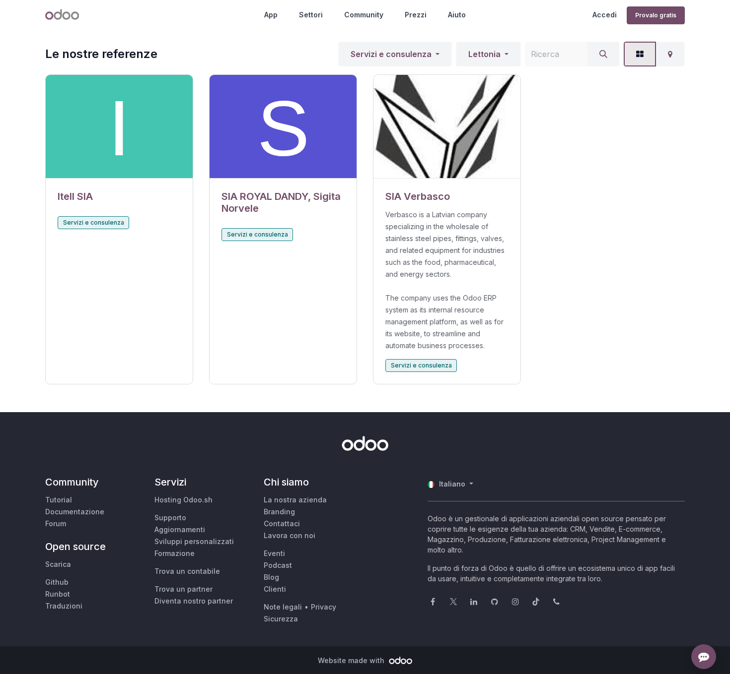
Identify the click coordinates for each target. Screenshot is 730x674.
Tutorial (58, 499)
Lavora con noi (289, 535)
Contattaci (282, 523)
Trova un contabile (187, 571)
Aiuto (457, 14)
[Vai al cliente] (119, 127)
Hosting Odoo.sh (183, 499)
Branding (279, 511)
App (271, 14)
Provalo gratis (655, 15)
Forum (55, 523)
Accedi (604, 14)
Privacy (323, 607)
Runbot (57, 594)
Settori (311, 14)
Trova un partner (183, 589)
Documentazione (74, 511)
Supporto (170, 517)
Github (57, 582)
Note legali (283, 607)
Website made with (352, 660)
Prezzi (416, 14)
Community (363, 14)
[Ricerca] (603, 54)
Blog (271, 577)
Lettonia (484, 54)
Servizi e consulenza (391, 54)
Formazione (174, 553)
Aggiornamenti (179, 529)
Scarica (58, 564)
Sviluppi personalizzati (194, 541)
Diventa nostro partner (193, 601)
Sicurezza (281, 618)
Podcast (278, 565)
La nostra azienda (295, 499)
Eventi (274, 553)
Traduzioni (63, 606)
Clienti (275, 589)
